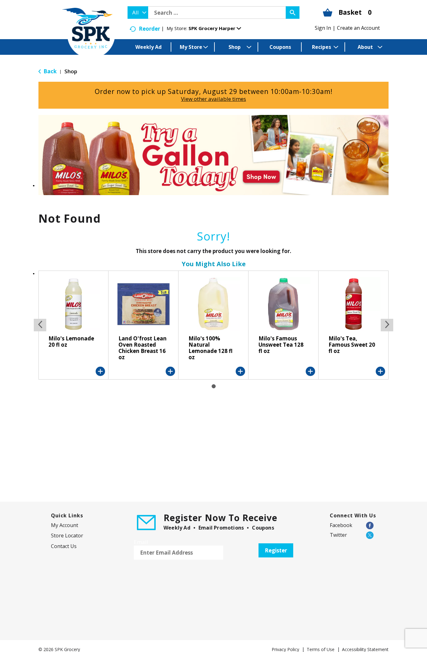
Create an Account (358, 27)
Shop (70, 71)
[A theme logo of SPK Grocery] (88, 33)
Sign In (323, 27)
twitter (338, 534)
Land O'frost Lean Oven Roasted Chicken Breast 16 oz (142, 348)
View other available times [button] (213, 98)
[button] (214, 28)
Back (49, 71)
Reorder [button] (149, 28)
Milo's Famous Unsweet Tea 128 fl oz (281, 344)
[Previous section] (40, 325)
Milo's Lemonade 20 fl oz (71, 341)
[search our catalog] (292, 12)
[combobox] (138, 12)
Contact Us (64, 546)
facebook (341, 525)
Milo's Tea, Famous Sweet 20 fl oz (352, 344)
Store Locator (67, 535)
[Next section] (387, 325)
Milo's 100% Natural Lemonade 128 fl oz (210, 348)
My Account (64, 525)
